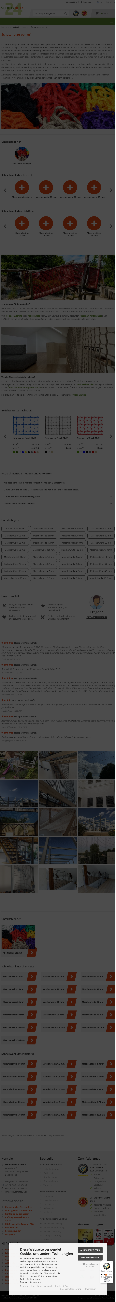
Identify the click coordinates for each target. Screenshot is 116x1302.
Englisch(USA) (61, 1286)
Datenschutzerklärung (70, 1289)
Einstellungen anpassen (91, 1265)
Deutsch (24, 1286)
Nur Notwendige (90, 1257)
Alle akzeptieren (90, 1250)
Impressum (90, 1289)
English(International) (41, 1286)
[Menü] (111, 1263)
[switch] (106, 1280)
